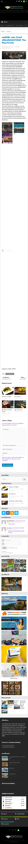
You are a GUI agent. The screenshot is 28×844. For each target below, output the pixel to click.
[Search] (25, 479)
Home (3, 31)
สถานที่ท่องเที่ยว (9, 374)
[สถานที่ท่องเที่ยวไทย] (14, 7)
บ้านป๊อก (16, 25)
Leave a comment (6, 48)
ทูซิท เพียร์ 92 (18, 410)
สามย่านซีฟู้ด (22, 378)
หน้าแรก (5, 814)
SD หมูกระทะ (17, 396)
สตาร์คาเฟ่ (5, 693)
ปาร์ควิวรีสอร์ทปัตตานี (8, 589)
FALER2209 (10, 521)
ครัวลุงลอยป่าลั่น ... (13, 529)
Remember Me (13, 548)
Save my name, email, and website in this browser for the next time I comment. (13, 459)
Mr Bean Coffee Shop (7, 410)
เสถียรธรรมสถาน (6, 378)
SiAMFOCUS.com (9, 808)
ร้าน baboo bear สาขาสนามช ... (16, 522)
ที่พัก (18, 819)
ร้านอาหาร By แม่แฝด (14, 762)
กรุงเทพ (8, 31)
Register (4, 551)
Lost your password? (7, 553)
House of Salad (6, 396)
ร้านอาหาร (5, 819)
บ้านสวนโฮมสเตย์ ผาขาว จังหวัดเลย (17, 757)
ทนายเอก (9, 528)
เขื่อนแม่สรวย (12, 774)
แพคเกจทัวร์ (6, 824)
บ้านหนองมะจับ (8, 25)
